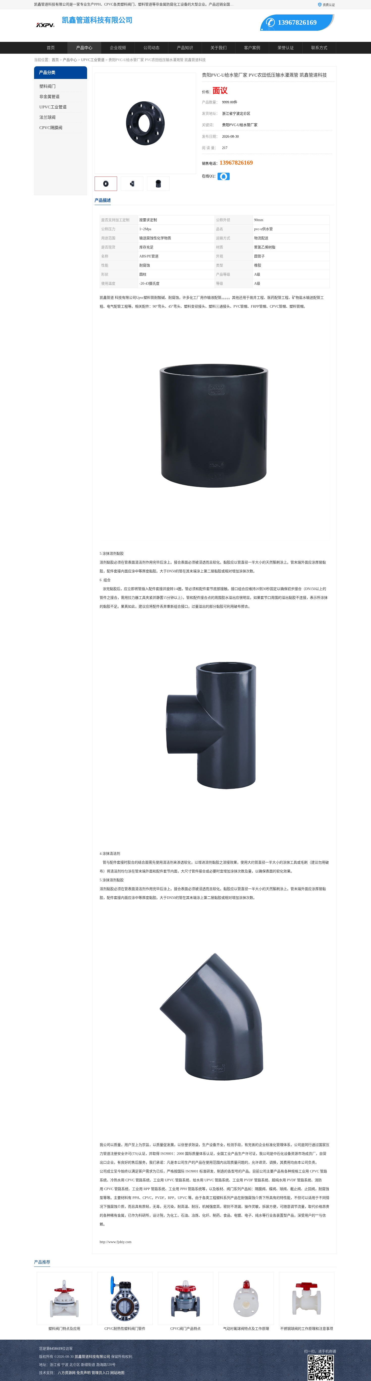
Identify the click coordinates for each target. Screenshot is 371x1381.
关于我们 (218, 48)
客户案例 (252, 48)
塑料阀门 (47, 86)
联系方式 (319, 48)
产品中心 (84, 48)
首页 (51, 48)
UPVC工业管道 (92, 60)
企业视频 (118, 48)
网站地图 (117, 1373)
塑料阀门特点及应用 (40, 1329)
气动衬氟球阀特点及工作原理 (222, 1329)
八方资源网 (66, 1373)
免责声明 (83, 1373)
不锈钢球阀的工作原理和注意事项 (282, 1329)
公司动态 (151, 48)
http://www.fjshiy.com (115, 1242)
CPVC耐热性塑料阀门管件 (100, 1329)
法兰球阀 (47, 117)
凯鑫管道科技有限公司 (92, 1357)
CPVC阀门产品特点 (161, 1329)
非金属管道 (49, 97)
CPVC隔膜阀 (50, 128)
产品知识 (185, 48)
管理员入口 (100, 1373)
